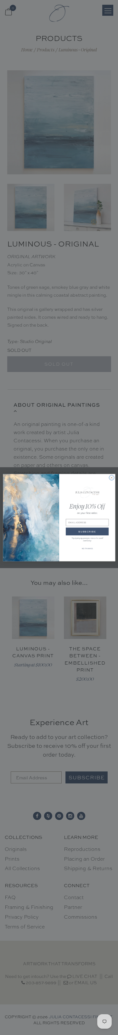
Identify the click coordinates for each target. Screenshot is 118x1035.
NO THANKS (87, 548)
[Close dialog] (111, 477)
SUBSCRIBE (87, 531)
